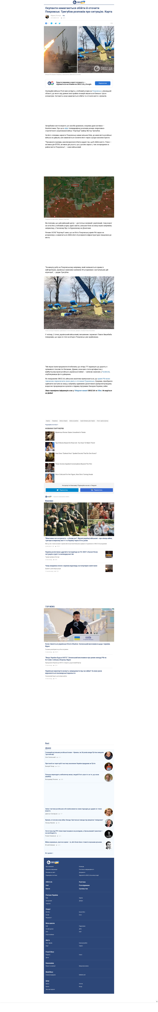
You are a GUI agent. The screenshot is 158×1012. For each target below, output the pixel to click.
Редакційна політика (51, 424)
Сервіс (81, 946)
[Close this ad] (156, 1001)
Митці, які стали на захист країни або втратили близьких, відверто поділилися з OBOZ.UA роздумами (76, 543)
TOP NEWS (50, 606)
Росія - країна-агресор (102, 421)
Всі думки (48, 853)
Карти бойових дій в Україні (87, 421)
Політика (82, 882)
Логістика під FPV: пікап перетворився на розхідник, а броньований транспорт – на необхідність (74, 832)
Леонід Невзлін (50, 823)
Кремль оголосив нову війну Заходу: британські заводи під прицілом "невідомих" (74, 820)
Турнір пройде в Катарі (52, 557)
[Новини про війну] (48, 497)
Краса (47, 986)
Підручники (82, 926)
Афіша (47, 983)
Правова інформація (51, 869)
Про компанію (50, 866)
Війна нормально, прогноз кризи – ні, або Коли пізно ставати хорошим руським (73, 842)
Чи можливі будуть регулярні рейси (56, 676)
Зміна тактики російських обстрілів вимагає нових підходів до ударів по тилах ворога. (73, 810)
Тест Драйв (49, 943)
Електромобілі (83, 943)
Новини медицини (51, 975)
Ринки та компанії (50, 966)
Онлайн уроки (49, 929)
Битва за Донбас (74, 421)
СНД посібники (50, 934)
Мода (80, 986)
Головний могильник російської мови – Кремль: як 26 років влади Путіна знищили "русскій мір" (74, 753)
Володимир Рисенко (51, 779)
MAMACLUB (82, 975)
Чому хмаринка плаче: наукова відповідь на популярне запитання (71, 566)
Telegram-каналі (81, 391)
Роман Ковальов (50, 836)
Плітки (81, 983)
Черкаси (48, 903)
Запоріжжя (49, 900)
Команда (81, 866)
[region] (79, 110)
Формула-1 (49, 917)
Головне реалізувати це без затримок (56, 649)
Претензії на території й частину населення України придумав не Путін (70, 763)
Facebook (106, 372)
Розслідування (84, 885)
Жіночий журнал (50, 989)
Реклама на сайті (50, 872)
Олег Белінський (50, 757)
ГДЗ (47, 926)
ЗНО (47, 931)
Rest (47, 743)
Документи (82, 872)
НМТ (80, 931)
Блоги (48, 889)
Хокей (47, 914)
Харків (81, 898)
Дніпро (81, 900)
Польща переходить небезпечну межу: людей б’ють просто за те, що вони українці (72, 775)
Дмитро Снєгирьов (51, 814)
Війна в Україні (63, 421)
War (64, 15)
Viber (99, 391)
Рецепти (48, 954)
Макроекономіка (84, 966)
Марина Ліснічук (56, 15)
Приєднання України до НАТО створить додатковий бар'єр (63, 662)
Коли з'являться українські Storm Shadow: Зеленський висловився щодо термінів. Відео (77, 645)
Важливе (49, 501)
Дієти (47, 957)
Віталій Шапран (50, 845)
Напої (80, 954)
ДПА (80, 929)
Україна (48, 421)
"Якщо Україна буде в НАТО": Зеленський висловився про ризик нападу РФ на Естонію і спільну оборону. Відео (75, 659)
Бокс (80, 914)
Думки (48, 748)
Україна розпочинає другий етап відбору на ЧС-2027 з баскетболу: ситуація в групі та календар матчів (71, 553)
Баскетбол (82, 912)
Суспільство (83, 889)
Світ (47, 885)
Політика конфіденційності (86, 869)
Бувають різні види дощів (53, 568)
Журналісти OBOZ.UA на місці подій (89, 875)
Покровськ (96, 91)
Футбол (48, 912)
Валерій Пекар (49, 766)
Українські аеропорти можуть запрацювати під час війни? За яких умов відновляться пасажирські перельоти (73, 672)
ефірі (66, 128)
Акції (47, 946)
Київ (47, 898)
